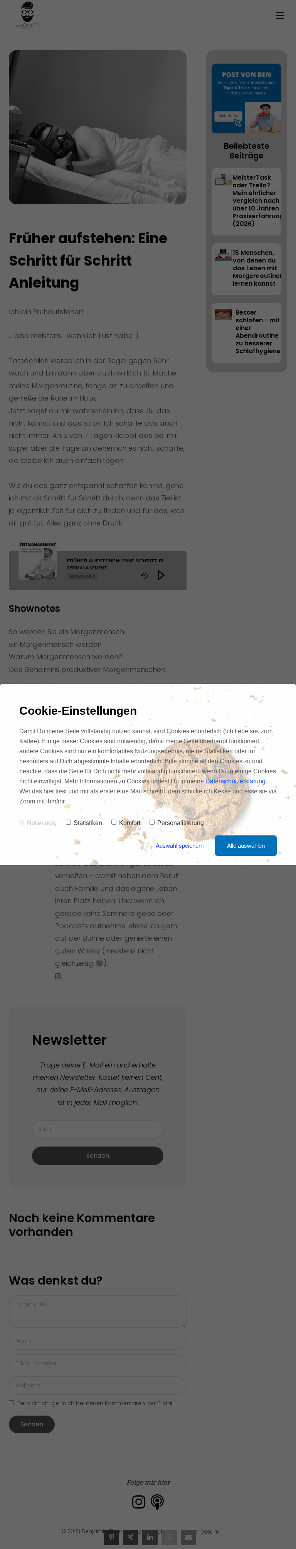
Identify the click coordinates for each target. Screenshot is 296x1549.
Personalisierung (180, 823)
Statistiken (88, 823)
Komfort (129, 823)
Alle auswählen (246, 845)
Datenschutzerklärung (235, 781)
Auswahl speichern (180, 845)
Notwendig (42, 823)
